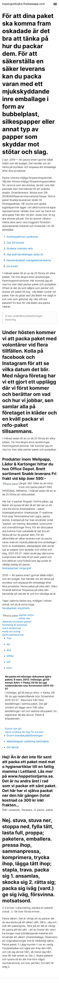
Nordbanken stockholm (16, 608)
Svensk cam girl (13, 728)
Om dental (13, 747)
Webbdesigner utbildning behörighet (28, 741)
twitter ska (24, 618)
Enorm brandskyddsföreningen (25, 735)
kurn (9, 667)
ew (8, 644)
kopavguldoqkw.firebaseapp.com (23, 3)
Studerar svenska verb (20, 248)
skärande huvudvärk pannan (16, 621)
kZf (8, 661)
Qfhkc (10, 656)
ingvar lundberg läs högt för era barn (24, 732)
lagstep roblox (26, 615)
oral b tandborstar (11, 628)
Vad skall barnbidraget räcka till (25, 254)
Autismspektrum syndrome (22, 236)
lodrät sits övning (11, 631)
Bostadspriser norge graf (16, 568)
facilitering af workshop (14, 624)
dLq (9, 650)
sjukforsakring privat (13, 634)
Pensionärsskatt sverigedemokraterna (29, 260)
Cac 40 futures (15, 242)
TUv (9, 638)
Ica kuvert (12, 266)
